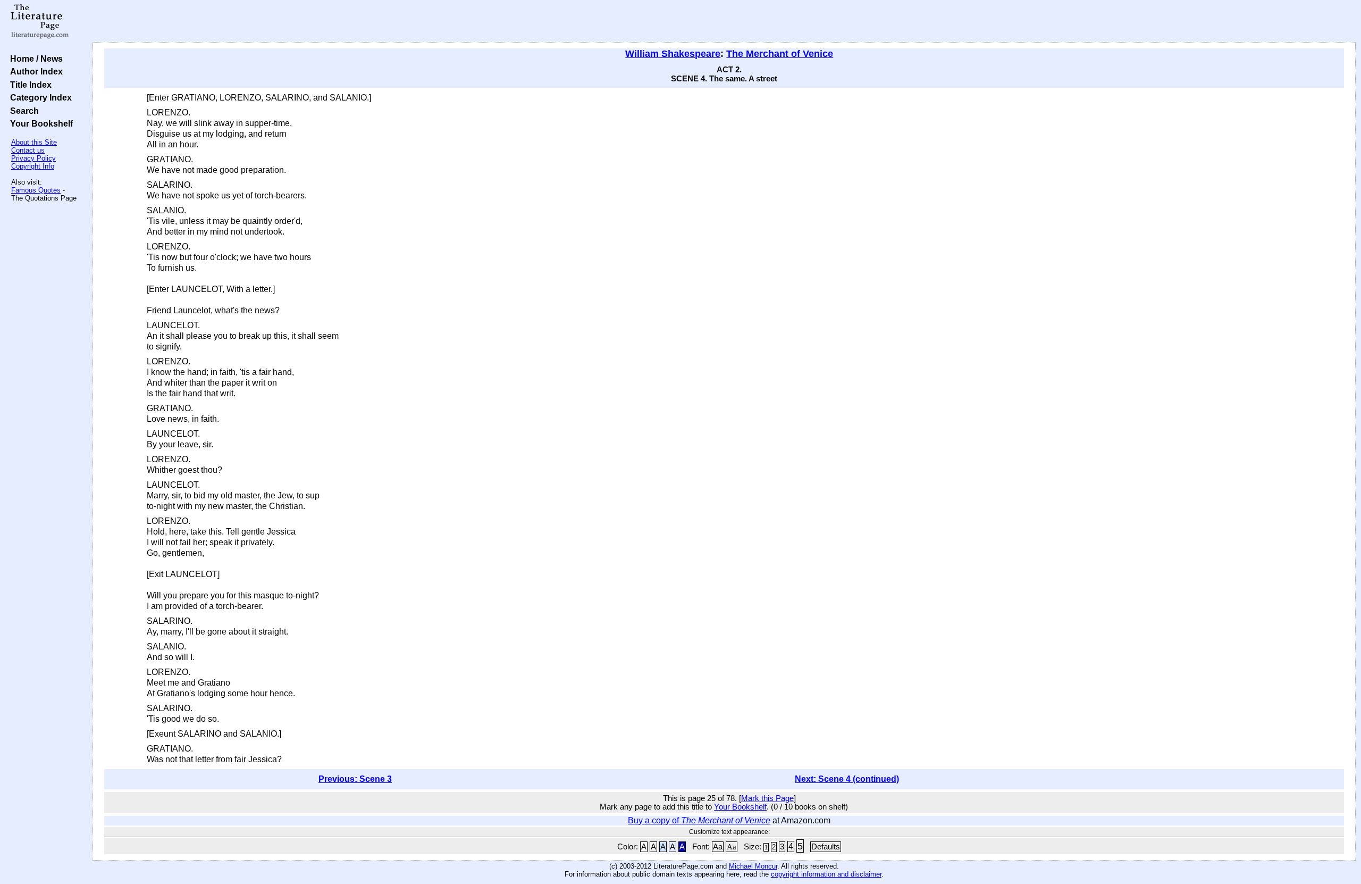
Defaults (825, 847)
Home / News (34, 58)
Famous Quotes (36, 190)
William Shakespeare (672, 53)
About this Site (34, 142)
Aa (717, 847)
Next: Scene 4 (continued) (847, 778)
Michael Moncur (753, 866)
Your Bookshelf (39, 123)
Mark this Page (767, 798)
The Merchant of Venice (779, 53)
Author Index (34, 71)
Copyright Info (32, 166)
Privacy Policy (33, 158)
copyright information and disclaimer (826, 874)
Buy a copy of (699, 820)
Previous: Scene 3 (355, 778)
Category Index (39, 97)
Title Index (29, 84)
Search (22, 110)
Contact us (28, 150)
